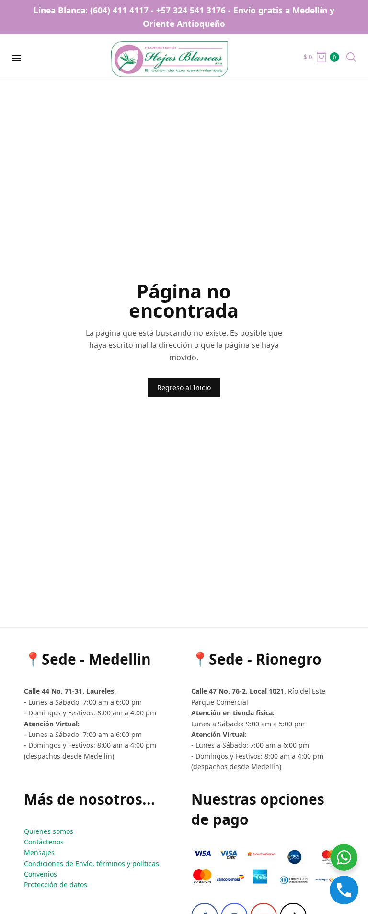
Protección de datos (55, 884)
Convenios (40, 873)
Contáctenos (44, 841)
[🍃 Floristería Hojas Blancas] (184, 56)
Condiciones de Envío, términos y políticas (91, 863)
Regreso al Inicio (184, 387)
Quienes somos (48, 831)
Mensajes (39, 852)
